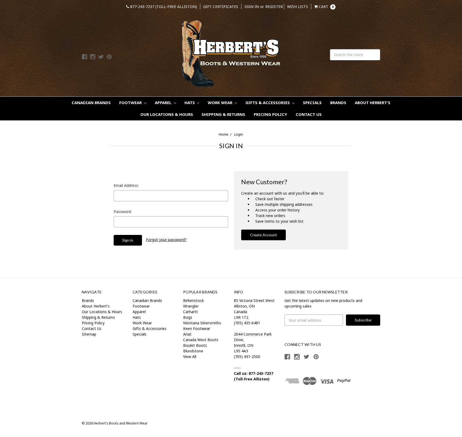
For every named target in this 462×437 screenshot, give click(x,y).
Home (223, 134)
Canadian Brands (91, 102)
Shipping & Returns (223, 114)
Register (274, 6)
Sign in (251, 6)
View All (189, 356)
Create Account (263, 235)
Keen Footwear (196, 328)
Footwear (131, 102)
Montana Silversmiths (202, 322)
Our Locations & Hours (166, 114)
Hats (190, 102)
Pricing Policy (270, 114)
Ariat (187, 334)
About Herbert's (372, 102)
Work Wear (220, 102)
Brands (338, 102)
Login (238, 134)
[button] (302, 400)
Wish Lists (297, 6)
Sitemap (89, 334)
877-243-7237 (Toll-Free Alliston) (163, 6)
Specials (312, 102)
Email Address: (126, 185)
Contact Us (309, 114)
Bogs (187, 317)
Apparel (163, 102)
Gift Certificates (220, 6)
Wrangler (191, 306)
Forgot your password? (166, 239)
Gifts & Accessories (268, 102)
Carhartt (190, 311)
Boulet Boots (195, 345)
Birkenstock (193, 300)
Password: (123, 211)
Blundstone (193, 350)
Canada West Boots (200, 339)
